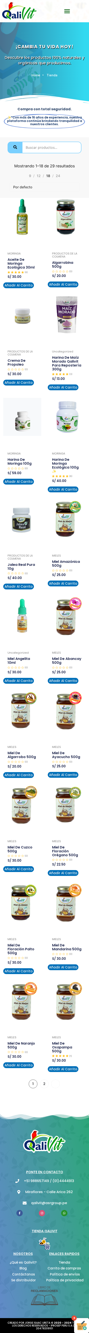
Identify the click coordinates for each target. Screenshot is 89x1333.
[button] (67, 11)
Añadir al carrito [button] (19, 285)
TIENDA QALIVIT (44, 1231)
